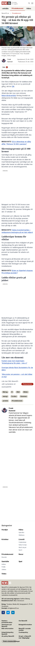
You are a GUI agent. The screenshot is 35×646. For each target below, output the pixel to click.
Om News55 (23, 621)
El (12, 392)
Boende (4, 557)
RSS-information (7, 628)
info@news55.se (13, 608)
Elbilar (25, 392)
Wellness (21, 535)
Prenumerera (27, 384)
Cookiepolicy (23, 632)
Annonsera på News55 (7, 625)
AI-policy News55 (8, 636)
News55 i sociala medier (25, 629)
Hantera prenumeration (7, 621)
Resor (21, 554)
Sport (20, 550)
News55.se (5, 13)
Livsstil (21, 539)
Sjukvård (21, 532)
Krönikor (5, 539)
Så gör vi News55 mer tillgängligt (25, 637)
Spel (20, 561)
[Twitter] (8, 612)
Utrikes (4, 569)
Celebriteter (22, 542)
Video (4, 574)
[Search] (29, 3)
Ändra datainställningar (9, 641)
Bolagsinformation (25, 624)
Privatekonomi (17, 8)
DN (13, 86)
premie (5, 401)
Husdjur (5, 530)
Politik (3, 567)
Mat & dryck (22, 547)
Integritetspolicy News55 (7, 633)
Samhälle (5, 561)
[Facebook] (3, 612)
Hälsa (29, 8)
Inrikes (4, 564)
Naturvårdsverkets (9, 95)
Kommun (24, 396)
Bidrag (5, 392)
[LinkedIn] (13, 612)
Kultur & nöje (23, 545)
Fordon (14, 396)
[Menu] (32, 3)
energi (5, 396)
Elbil (18, 392)
